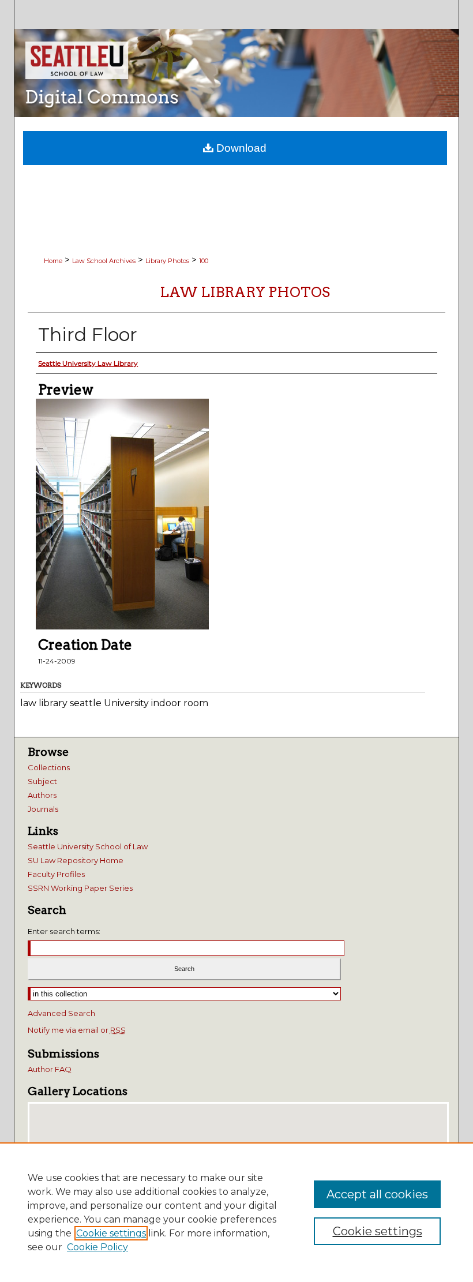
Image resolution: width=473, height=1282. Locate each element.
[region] (236, 1212)
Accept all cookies (377, 1194)
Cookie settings (111, 1233)
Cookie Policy (97, 1247)
